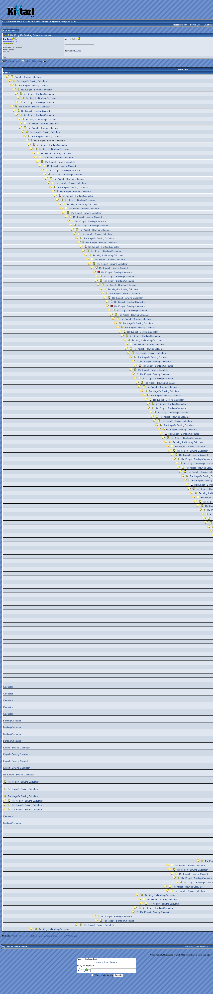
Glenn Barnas (44, 936)
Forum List (195, 25)
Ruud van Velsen (66, 936)
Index (28, 61)
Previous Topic (12, 61)
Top (4, 57)
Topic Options (9, 30)
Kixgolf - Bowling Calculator (28, 77)
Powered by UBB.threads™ (196, 947)
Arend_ (15, 936)
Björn (50, 35)
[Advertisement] (105, 12)
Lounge (44, 21)
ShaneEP (54, 936)
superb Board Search (106, 962)
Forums (26, 21)
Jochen (26, 936)
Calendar (208, 25)
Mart (75, 936)
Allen (20, 936)
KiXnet (77, 50)
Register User (180, 25)
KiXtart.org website (11, 21)
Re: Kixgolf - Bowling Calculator (32, 81)
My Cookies (7, 946)
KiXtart (35, 21)
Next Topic (37, 61)
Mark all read (21, 946)
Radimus (34, 936)
